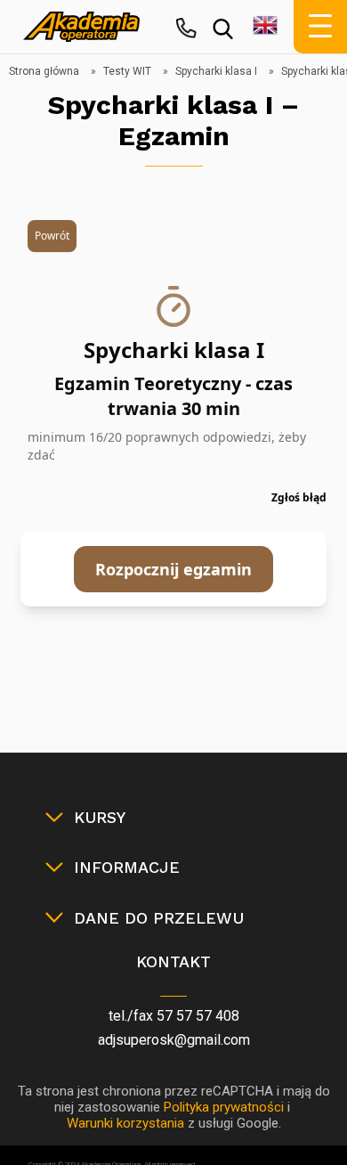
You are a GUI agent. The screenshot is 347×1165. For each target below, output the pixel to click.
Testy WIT (127, 71)
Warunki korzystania (125, 1123)
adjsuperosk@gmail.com (174, 1039)
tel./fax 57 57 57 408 (174, 1015)
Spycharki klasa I (216, 71)
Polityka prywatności (224, 1107)
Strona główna (44, 71)
